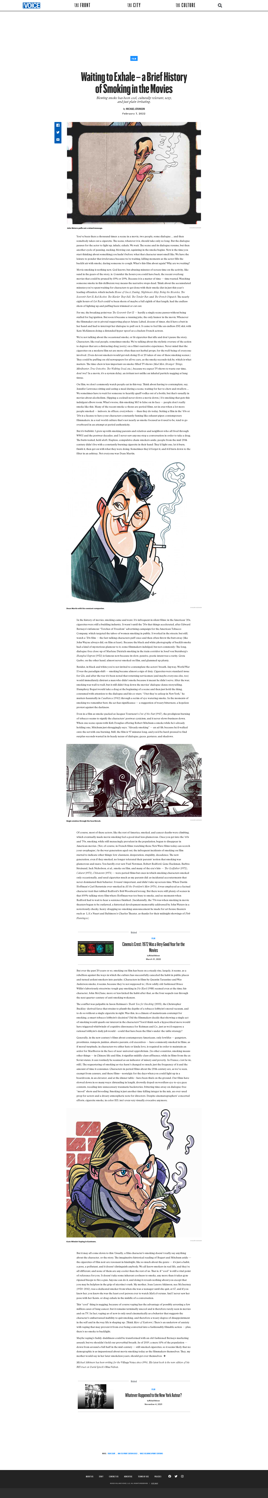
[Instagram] (182, 1476)
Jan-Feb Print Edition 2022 (127, 1453)
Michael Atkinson (135, 108)
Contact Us (114, 1476)
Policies (158, 1476)
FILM (153, 938)
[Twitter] (176, 1476)
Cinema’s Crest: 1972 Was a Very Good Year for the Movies (153, 946)
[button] (220, 5)
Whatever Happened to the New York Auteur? (153, 1394)
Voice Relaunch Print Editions (151, 1453)
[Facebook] (170, 1476)
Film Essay (111, 1453)
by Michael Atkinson (153, 955)
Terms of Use (143, 1476)
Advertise (128, 1476)
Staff (101, 1476)
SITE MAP (154, 1483)
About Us (89, 1476)
